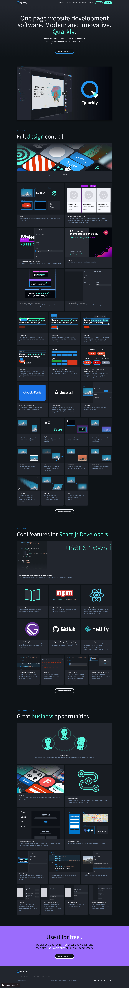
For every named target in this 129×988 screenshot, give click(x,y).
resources (82, 2)
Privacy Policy (54, 980)
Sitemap (75, 980)
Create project (64, 512)
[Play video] (64, 93)
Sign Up (108, 2)
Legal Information (62, 980)
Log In (99, 2)
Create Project (64, 51)
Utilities (70, 980)
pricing (75, 2)
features (61, 2)
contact (90, 2)
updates (68, 2)
